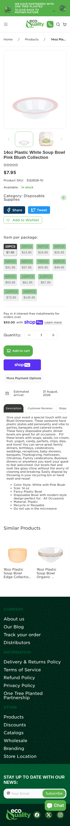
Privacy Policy (19, 685)
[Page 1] (24, 139)
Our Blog (14, 627)
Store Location (20, 756)
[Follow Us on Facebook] (37, 814)
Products (31, 39)
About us (14, 619)
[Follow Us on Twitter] (48, 814)
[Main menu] (6, 24)
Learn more (53, 322)
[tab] (24, 139)
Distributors (17, 643)
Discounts (15, 725)
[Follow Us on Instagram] (60, 814)
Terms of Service (22, 670)
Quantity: (12, 335)
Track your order (22, 635)
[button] (63, 198)
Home (8, 39)
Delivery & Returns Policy (32, 662)
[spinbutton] (41, 335)
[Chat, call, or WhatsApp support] (50, 24)
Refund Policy (19, 678)
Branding (14, 748)
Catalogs (14, 733)
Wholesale (15, 741)
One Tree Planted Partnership (23, 695)
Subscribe (54, 793)
